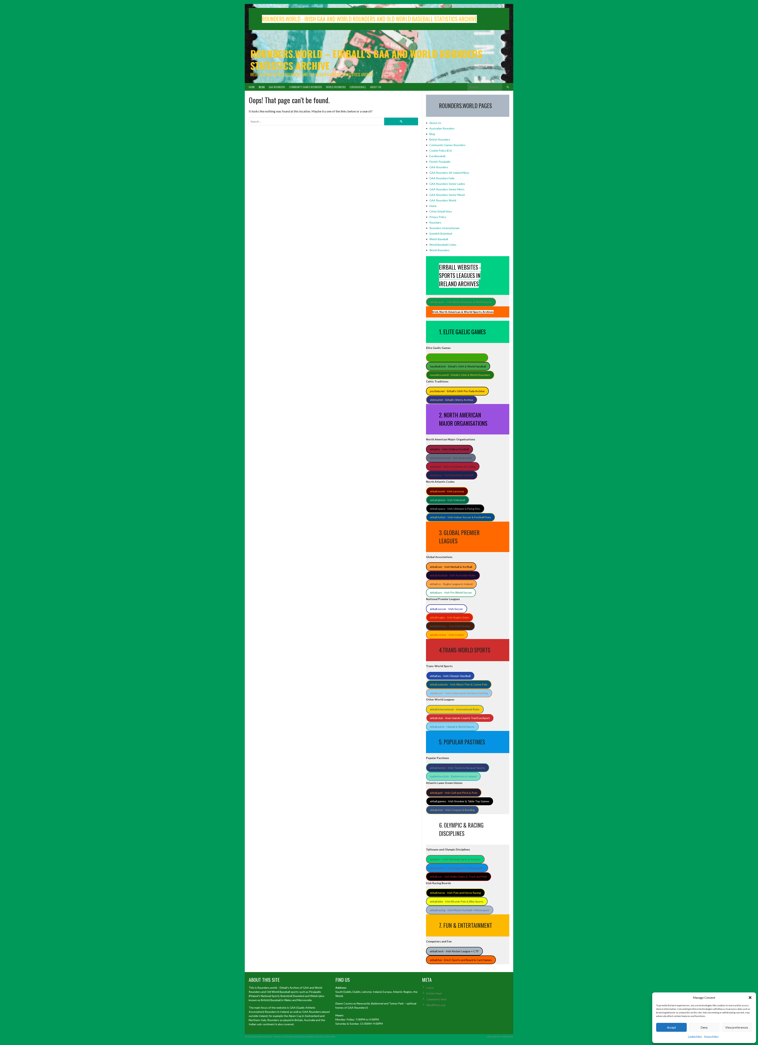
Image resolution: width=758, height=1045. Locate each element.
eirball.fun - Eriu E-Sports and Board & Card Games (461, 960)
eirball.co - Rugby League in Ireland (451, 584)
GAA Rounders (277, 87)
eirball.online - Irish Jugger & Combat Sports (457, 868)
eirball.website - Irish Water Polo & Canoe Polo (458, 684)
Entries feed (434, 993)
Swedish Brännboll (440, 233)
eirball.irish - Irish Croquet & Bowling (452, 810)
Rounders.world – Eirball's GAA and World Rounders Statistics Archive (366, 60)
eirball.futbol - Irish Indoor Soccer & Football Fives (460, 517)
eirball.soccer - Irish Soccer (446, 609)
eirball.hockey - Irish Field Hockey (450, 626)
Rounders (435, 222)
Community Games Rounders (305, 87)
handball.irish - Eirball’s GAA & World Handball (458, 366)
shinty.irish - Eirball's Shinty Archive (451, 399)
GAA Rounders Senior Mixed (447, 194)
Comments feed (436, 999)
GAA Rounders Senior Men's (446, 189)
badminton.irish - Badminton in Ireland (453, 776)
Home (252, 87)
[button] (750, 998)
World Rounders (336, 87)
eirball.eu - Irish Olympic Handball (450, 676)
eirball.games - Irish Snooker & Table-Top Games (459, 801)
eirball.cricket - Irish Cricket (447, 634)
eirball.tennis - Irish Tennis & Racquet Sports (457, 767)
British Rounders (439, 139)
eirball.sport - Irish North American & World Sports (461, 302)
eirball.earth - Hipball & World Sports (452, 726)
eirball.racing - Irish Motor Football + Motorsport (459, 910)
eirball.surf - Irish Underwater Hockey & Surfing (459, 693)
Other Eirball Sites (440, 211)
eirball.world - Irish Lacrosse (447, 491)
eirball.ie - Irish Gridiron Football (449, 449)
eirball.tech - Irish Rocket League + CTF (454, 951)
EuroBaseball (358, 87)
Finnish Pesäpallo (439, 161)
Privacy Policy (711, 1036)
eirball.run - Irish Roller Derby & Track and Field (458, 876)
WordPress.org (435, 1005)
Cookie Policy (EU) (440, 150)
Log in (430, 987)
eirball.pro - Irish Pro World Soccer (451, 592)
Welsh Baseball (438, 239)
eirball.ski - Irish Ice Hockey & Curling (452, 466)
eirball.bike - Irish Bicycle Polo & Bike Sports (456, 901)
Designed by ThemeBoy (500, 1036)
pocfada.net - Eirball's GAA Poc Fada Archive (457, 391)
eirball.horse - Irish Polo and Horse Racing (455, 892)
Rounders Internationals (444, 228)
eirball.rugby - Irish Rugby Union (449, 617)
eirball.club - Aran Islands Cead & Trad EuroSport (460, 718)
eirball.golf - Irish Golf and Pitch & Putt (453, 792)
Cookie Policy (695, 1036)
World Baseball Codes (442, 244)
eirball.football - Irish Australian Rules (453, 575)
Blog (262, 87)
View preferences (736, 1027)
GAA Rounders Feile (441, 178)
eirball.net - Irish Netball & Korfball (451, 566)
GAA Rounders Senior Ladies (447, 183)
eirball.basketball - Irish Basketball (451, 458)
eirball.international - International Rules (454, 709)
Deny (704, 1027)
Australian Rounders (442, 128)
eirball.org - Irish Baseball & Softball (451, 475)
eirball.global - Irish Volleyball (447, 500)
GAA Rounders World (442, 200)
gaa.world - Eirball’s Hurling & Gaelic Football (457, 357)
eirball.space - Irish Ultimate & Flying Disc (455, 508)
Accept (671, 1027)
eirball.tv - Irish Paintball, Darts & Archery (455, 859)
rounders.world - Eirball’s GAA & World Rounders (460, 375)
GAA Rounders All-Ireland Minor (449, 172)
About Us (375, 87)
